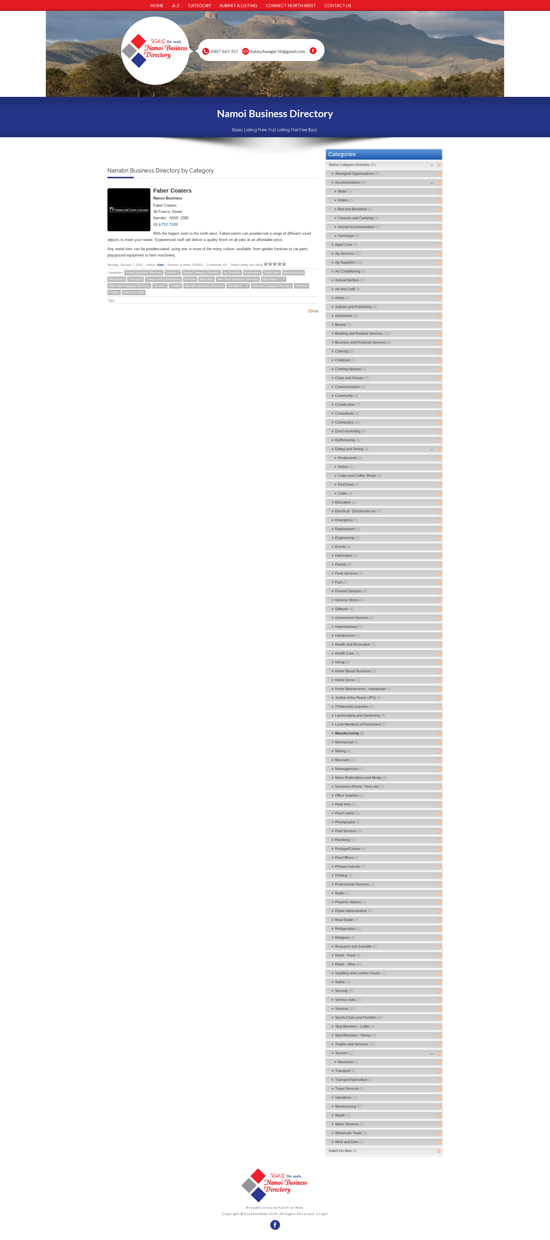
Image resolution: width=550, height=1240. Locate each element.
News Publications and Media (361, 778)
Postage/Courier (350, 849)
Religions (345, 938)
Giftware (344, 609)
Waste (342, 1115)
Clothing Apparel (350, 369)
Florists (343, 565)
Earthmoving (347, 440)
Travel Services (349, 1089)
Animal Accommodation (359, 227)
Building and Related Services (362, 334)
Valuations (346, 1098)
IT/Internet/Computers (354, 707)
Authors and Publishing (356, 307)
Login (323, 1214)
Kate (160, 265)
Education (345, 502)
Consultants (347, 414)
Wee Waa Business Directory (237, 279)
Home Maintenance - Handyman (363, 689)
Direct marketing (350, 431)
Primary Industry (350, 867)
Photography (347, 822)
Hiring (342, 662)
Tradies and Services (355, 1044)
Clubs (345, 493)
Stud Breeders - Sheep (355, 1035)
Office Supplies (349, 796)
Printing (343, 875)
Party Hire (345, 804)
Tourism (344, 1053)
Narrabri (190, 279)
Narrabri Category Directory (271, 285)
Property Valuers (350, 902)
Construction (347, 405)
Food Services (349, 573)
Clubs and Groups (352, 378)
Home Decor (347, 680)
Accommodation (350, 183)
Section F (172, 272)
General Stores (349, 600)
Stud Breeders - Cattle (355, 1026)
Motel (345, 191)
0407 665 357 (224, 51)
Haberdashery (349, 627)
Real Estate (346, 920)
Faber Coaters (172, 190)
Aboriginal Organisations (357, 174)
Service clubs (348, 1000)
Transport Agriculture (354, 1080)
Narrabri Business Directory (204, 285)
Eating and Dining (351, 449)
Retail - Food (347, 955)
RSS (315, 311)
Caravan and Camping (358, 218)
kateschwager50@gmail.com (278, 51)
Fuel (341, 582)
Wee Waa (206, 279)
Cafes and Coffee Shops (359, 476)
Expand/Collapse (432, 165)
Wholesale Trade (351, 1133)
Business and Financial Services (363, 342)
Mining (343, 751)
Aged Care (346, 245)
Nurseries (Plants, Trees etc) (359, 787)
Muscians (345, 760)
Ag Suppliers (348, 262)
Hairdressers (347, 636)
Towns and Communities (163, 279)
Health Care (347, 653)
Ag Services (232, 272)
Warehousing (348, 1106)
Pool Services (348, 831)
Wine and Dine (349, 1142)
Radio (342, 893)
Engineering (347, 538)
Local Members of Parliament (360, 724)
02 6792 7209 (165, 224)
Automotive (252, 272)
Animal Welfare (349, 280)
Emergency (346, 520)
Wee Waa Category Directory (129, 285)
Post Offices (347, 858)
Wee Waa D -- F (273, 279)
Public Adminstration (353, 911)
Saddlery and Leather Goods (360, 973)
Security (344, 991)
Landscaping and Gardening (360, 716)
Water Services (349, 1124)
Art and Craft (347, 289)
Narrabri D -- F (238, 285)
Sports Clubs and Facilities (358, 1018)
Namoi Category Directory (201, 272)
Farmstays (348, 236)
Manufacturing (293, 272)
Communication (350, 387)
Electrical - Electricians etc (358, 511)
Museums (348, 1062)
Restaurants (350, 458)
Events (343, 547)
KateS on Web (290, 1207)
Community (346, 396)
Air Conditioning (350, 271)
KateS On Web (133, 292)
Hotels (345, 200)
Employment (347, 529)
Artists (342, 298)
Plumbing (345, 840)
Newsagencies (349, 769)
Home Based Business (355, 671)
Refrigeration (348, 929)
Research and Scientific (356, 947)
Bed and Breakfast (355, 209)
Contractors (347, 422)
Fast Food (348, 485)
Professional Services (354, 884)
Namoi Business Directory (144, 272)
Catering (344, 351)
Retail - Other (348, 964)
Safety (342, 982)
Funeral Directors (351, 591)
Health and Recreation (355, 644)
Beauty (343, 325)
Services (160, 285)
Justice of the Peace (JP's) (358, 698)
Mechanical (117, 279)
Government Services (354, 618)
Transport (135, 279)
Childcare (345, 360)
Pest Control (347, 813)
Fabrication (272, 272)
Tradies (175, 285)
